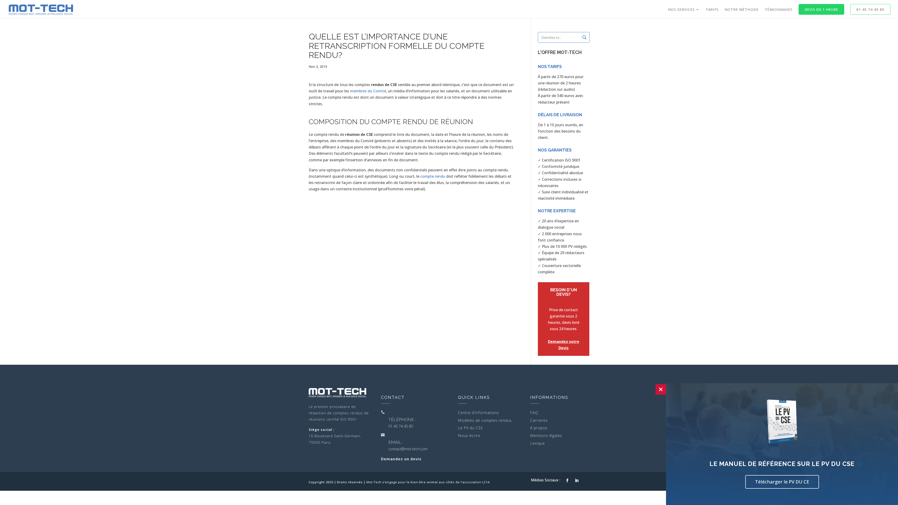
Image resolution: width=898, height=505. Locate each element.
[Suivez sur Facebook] (567, 480)
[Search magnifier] (584, 37)
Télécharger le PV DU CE (782, 482)
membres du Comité (368, 91)
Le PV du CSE (470, 427)
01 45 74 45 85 (870, 9)
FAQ (534, 412)
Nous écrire (469, 435)
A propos (538, 427)
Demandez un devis (401, 459)
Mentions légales (546, 435)
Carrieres (539, 420)
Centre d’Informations (478, 412)
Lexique (537, 443)
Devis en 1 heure (821, 9)
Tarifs (712, 10)
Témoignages (779, 10)
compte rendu (432, 176)
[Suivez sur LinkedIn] (576, 480)
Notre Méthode (742, 10)
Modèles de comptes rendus (485, 420)
